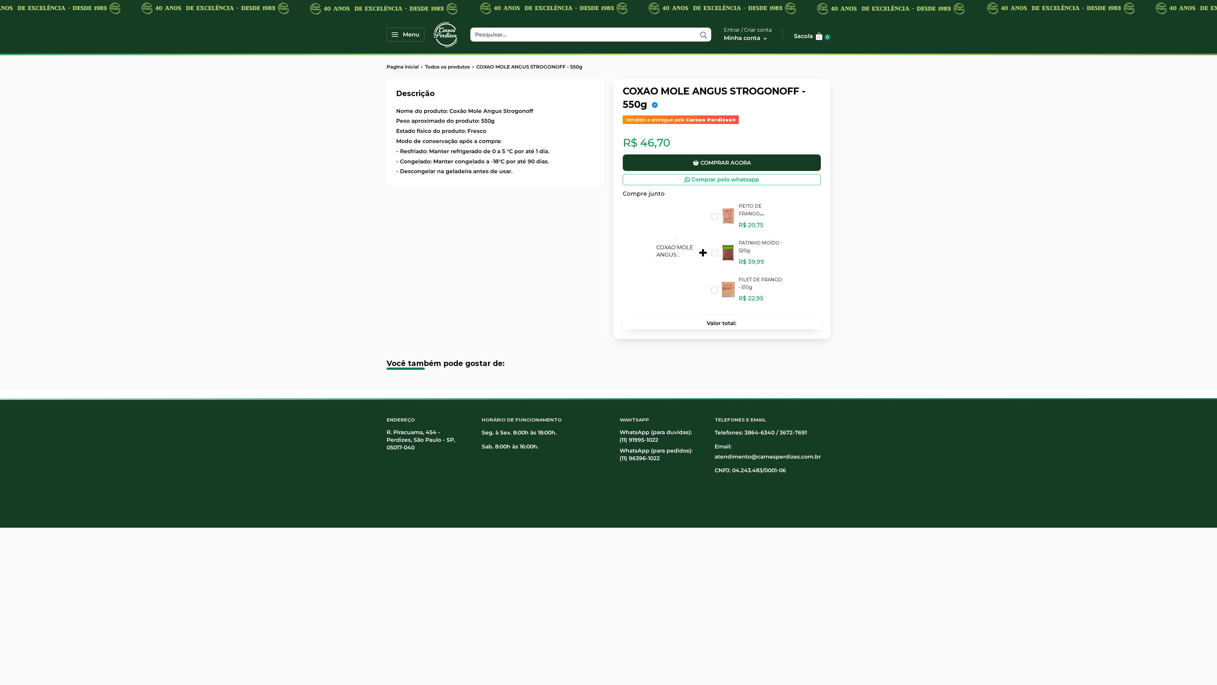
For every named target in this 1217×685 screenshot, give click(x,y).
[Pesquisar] (703, 35)
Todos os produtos (447, 67)
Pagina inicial (403, 67)
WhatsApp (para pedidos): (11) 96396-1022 (656, 454)
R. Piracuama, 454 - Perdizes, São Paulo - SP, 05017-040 (421, 440)
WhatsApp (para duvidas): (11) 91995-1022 (656, 436)
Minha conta (743, 38)
